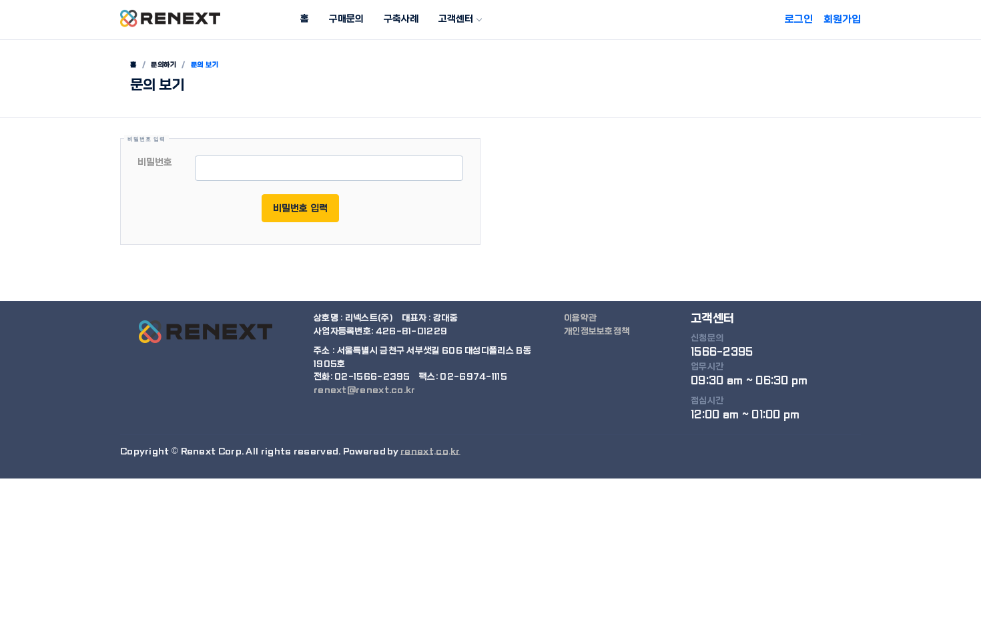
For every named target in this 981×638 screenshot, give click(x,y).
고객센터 (455, 18)
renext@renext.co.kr (365, 390)
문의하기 (163, 65)
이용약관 (580, 318)
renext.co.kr (430, 451)
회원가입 (842, 19)
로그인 (799, 19)
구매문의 (346, 18)
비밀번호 (154, 162)
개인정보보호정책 (596, 331)
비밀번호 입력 (300, 208)
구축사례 (401, 18)
